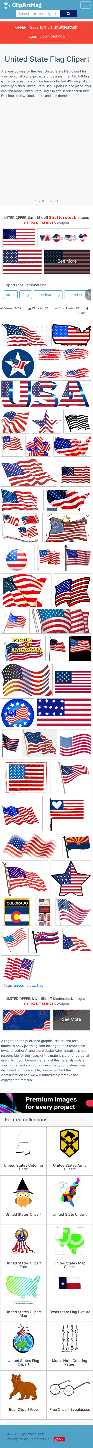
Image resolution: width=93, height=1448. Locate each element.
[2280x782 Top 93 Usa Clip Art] (46, 396)
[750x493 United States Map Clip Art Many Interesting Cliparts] (71, 337)
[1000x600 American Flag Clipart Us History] (64, 715)
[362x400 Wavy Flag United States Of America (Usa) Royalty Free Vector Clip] (14, 623)
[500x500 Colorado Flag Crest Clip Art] (17, 914)
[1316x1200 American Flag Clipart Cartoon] (39, 745)
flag (25, 294)
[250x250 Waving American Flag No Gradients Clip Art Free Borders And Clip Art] (72, 592)
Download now (52, 36)
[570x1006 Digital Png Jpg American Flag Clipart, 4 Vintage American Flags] (44, 914)
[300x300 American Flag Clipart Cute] (75, 745)
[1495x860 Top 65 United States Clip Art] (68, 502)
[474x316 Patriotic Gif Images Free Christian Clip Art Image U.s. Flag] (23, 650)
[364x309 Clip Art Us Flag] (24, 880)
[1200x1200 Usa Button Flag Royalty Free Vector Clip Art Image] (16, 559)
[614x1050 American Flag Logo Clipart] (10, 745)
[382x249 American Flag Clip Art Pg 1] (72, 448)
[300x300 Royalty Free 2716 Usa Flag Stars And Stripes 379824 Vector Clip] (77, 942)
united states (78, 294)
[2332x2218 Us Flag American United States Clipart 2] (46, 424)
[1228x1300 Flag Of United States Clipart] (14, 942)
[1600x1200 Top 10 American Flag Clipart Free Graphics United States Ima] (20, 970)
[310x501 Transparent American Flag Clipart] (57, 650)
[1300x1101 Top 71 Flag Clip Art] (20, 529)
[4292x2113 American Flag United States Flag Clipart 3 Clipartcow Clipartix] (30, 847)
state (10, 294)
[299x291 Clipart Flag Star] (71, 880)
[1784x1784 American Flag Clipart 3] (75, 474)
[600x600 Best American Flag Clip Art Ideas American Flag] (18, 365)
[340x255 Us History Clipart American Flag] (26, 592)
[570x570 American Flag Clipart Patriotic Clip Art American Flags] (17, 715)
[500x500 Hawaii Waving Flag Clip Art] (45, 942)
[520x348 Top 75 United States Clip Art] (67, 529)
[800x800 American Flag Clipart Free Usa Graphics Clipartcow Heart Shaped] (20, 815)
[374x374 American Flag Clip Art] (73, 682)
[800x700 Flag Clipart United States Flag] (73, 913)
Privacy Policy (17, 1439)
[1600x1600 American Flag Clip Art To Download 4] (72, 779)
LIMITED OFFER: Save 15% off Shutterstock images (45, 999)
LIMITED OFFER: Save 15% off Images (45, 218)
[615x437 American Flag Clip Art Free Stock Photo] (26, 682)
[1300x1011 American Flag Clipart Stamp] (26, 779)
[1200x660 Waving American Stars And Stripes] (25, 337)
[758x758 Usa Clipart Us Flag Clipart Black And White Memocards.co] (77, 423)
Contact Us (40, 1439)
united (19, 985)
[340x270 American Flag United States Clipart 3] (67, 815)
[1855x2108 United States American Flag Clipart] (48, 559)
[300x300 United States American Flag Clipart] (15, 424)
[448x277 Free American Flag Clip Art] (22, 502)
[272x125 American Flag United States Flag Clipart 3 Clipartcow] (60, 623)
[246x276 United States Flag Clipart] (77, 559)
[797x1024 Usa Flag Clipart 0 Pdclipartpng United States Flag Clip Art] (80, 650)
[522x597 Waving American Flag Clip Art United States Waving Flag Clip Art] (12, 448)
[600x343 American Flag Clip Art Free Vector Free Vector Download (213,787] (29, 475)
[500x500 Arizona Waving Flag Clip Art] (77, 847)
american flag (48, 294)
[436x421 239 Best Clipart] (38, 448)
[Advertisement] (46, 150)
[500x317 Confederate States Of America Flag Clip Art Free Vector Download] (64, 365)
